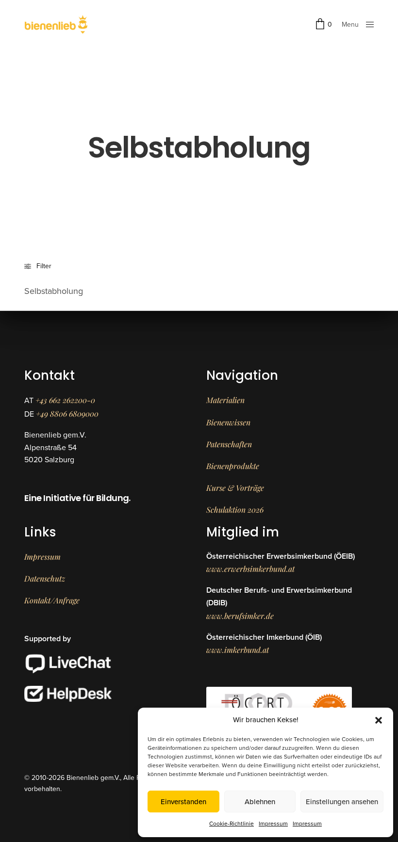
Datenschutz (44, 578)
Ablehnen (260, 801)
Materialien (225, 400)
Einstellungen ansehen (342, 801)
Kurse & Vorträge (235, 488)
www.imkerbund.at (237, 650)
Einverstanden (183, 801)
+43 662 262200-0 (65, 400)
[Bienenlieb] (56, 24)
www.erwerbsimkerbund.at (250, 569)
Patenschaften (229, 444)
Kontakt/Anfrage (52, 600)
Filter (43, 266)
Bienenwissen (228, 422)
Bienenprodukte (232, 466)
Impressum (273, 823)
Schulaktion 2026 (235, 509)
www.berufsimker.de (240, 616)
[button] (378, 720)
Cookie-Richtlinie (231, 823)
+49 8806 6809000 (67, 413)
